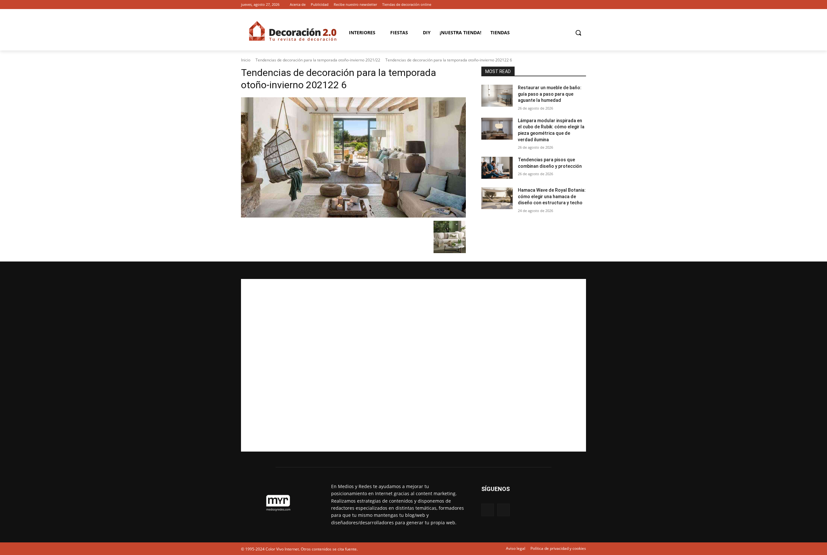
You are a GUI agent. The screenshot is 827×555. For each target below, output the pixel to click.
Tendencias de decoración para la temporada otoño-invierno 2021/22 (318, 60)
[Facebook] (573, 4)
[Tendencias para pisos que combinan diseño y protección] (497, 168)
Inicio (245, 60)
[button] (578, 32)
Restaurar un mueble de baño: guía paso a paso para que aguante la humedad (549, 94)
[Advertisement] (413, 365)
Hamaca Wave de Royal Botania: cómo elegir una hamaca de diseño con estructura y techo (552, 196)
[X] (582, 4)
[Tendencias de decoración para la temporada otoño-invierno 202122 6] (353, 157)
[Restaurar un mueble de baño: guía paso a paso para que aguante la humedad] (497, 96)
